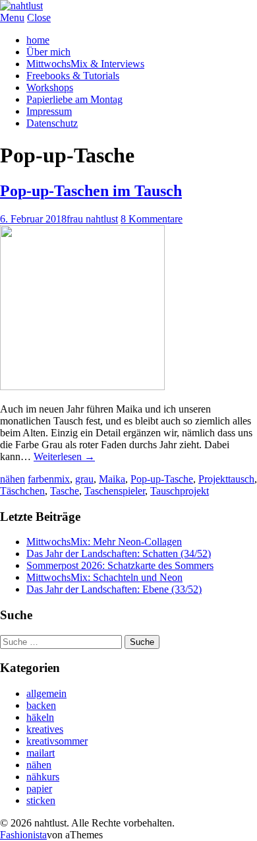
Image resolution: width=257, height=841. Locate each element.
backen (41, 705)
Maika (112, 479)
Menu (12, 17)
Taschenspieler (114, 490)
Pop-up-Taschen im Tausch (91, 190)
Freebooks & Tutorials (72, 75)
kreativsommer (57, 741)
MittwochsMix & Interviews (85, 63)
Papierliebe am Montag (74, 99)
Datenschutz (52, 123)
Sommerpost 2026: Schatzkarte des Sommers (120, 565)
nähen (12, 479)
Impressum (49, 111)
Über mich (48, 51)
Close (39, 17)
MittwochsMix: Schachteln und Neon (104, 577)
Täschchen (22, 490)
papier (39, 788)
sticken (40, 800)
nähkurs (42, 776)
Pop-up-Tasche (161, 479)
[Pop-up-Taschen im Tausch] (82, 386)
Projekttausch (226, 479)
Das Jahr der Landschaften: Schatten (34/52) (118, 553)
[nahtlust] (21, 5)
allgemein (46, 693)
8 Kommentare (152, 218)
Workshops (49, 87)
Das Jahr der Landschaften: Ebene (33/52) (114, 589)
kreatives (44, 729)
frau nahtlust (92, 218)
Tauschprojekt (179, 490)
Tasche (64, 490)
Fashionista (23, 834)
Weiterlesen (64, 456)
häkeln (40, 717)
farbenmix (49, 479)
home (37, 40)
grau (84, 479)
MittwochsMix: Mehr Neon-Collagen (104, 541)
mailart (40, 752)
